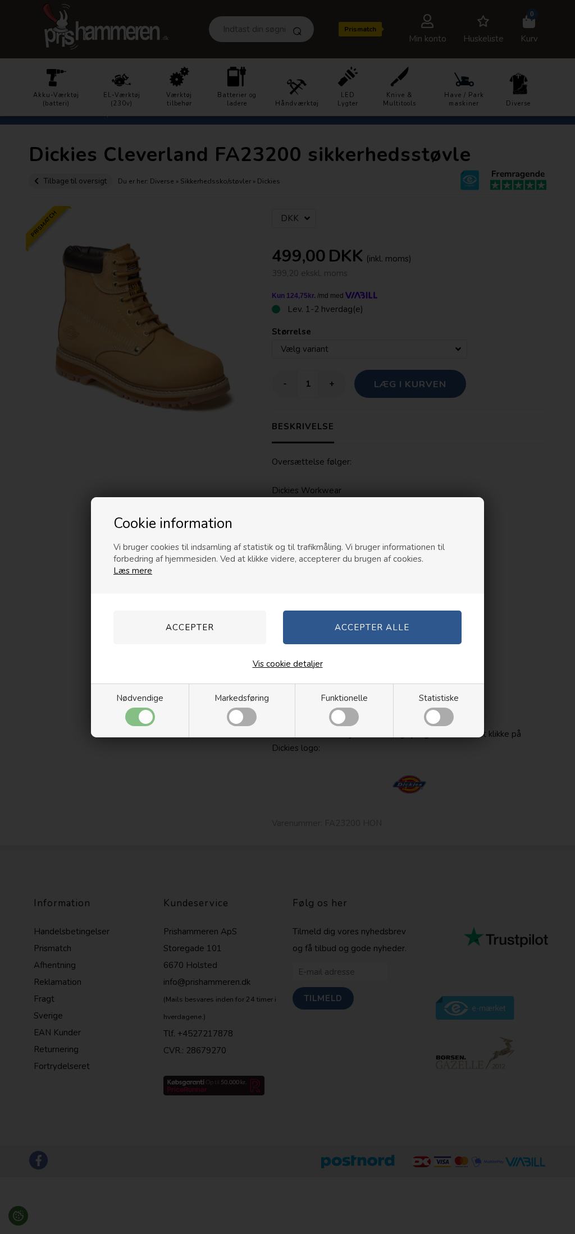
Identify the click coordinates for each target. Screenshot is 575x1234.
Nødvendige (139, 698)
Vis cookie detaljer (288, 663)
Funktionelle (344, 698)
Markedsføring (242, 698)
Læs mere (132, 570)
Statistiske (439, 698)
